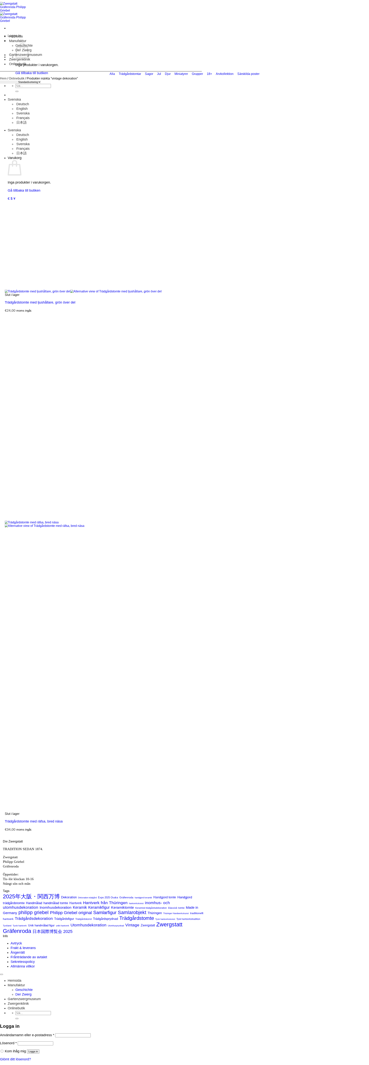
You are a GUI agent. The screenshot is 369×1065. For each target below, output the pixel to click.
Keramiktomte (122, 907)
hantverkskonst (136, 903)
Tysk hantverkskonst (165, 919)
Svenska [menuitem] (22, 113)
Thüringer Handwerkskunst (176, 913)
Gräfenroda (126, 897)
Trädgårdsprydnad (105, 918)
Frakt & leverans (23, 948)
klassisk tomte (176, 907)
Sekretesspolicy (23, 962)
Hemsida (16, 36)
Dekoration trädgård (87, 897)
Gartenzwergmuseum (24, 999)
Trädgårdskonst (83, 919)
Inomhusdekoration (55, 907)
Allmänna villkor (23, 966)
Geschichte (24, 990)
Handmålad (34, 903)
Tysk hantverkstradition (188, 919)
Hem (3, 78)
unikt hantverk (62, 925)
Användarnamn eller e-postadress (27, 1035)
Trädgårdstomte (136, 918)
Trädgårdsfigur (64, 918)
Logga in (33, 1051)
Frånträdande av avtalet (29, 957)
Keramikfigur (99, 907)
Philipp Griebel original (71, 912)
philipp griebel (33, 912)
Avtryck (16, 943)
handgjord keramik (143, 897)
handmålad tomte (55, 903)
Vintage (132, 925)
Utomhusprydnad (116, 925)
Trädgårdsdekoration (34, 918)
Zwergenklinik (19, 59)
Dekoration (69, 897)
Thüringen (155, 913)
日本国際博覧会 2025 (52, 931)
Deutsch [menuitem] (22, 104)
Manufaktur (17, 41)
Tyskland (7, 925)
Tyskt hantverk (20, 925)
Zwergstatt (148, 925)
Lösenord (8, 1043)
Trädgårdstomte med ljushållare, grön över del (40, 302)
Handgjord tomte (164, 897)
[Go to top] (1, 974)
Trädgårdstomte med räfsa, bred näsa (34, 821)
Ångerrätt (18, 952)
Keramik (80, 907)
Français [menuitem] (22, 118)
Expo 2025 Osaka (108, 897)
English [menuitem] (21, 109)
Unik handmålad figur (41, 925)
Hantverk (75, 903)
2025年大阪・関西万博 (31, 896)
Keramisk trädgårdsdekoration (151, 908)
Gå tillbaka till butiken (24, 190)
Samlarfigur (104, 912)
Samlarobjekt (132, 912)
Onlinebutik (17, 64)
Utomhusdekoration (88, 925)
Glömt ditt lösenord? (15, 1059)
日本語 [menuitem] (21, 122)
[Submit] (16, 91)
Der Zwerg (23, 994)
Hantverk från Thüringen (105, 902)
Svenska (15, 99)
